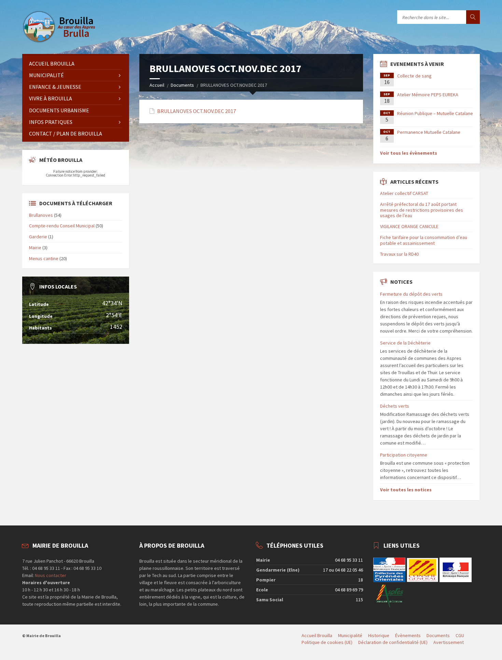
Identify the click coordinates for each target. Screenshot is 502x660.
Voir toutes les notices (406, 490)
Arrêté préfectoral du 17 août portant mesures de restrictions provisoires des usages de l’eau (421, 210)
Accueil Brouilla (51, 63)
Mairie (35, 247)
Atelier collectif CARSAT (404, 193)
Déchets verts (394, 406)
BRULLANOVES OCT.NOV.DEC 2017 (196, 111)
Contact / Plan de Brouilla (65, 133)
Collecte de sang (414, 76)
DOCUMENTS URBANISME (59, 110)
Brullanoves (41, 215)
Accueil (157, 85)
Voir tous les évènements (408, 153)
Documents (182, 85)
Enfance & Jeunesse (55, 86)
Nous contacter (50, 575)
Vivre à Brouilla (50, 98)
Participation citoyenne (403, 455)
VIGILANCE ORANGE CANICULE (409, 226)
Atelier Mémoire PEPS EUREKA (427, 95)
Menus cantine (43, 258)
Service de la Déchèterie (405, 343)
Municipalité (46, 75)
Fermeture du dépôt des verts (411, 294)
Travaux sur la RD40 (399, 254)
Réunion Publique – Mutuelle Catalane (435, 113)
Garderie (38, 237)
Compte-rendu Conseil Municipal (62, 226)
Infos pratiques (50, 121)
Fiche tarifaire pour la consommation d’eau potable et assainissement (423, 240)
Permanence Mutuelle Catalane (428, 132)
